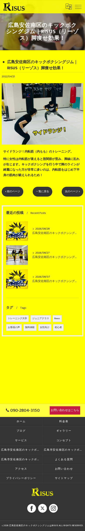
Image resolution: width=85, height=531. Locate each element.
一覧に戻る (42, 191)
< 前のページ (12, 191)
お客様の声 (14, 327)
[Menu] (78, 6)
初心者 (58, 327)
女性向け (44, 327)
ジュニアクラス (40, 318)
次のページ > (72, 191)
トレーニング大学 (17, 318)
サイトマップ (64, 478)
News (57, 318)
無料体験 (30, 327)
